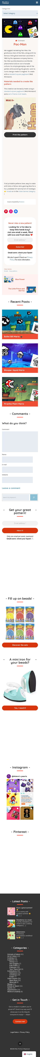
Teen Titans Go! (15, 969)
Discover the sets (20, 645)
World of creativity (13, 991)
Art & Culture (12, 956)
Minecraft (12, 982)
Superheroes (12, 990)
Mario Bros (13, 980)
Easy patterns (13, 271)
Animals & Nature (13, 954)
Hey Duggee (14, 964)
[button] (13, 785)
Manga (9, 984)
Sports (9, 988)
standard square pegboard (19, 74)
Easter (11, 977)
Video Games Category (27, 191)
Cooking (10, 958)
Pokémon (12, 967)
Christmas (13, 975)
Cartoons (10, 960)
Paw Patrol (13, 965)
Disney (12, 962)
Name (4, 454)
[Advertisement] (20, 160)
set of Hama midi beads (17, 94)
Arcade (9, 191)
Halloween (13, 973)
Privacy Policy (25, 1032)
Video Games (8, 269)
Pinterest (21, 202)
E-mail (4, 465)
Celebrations (12, 971)
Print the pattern (20, 135)
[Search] (33, 497)
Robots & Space (13, 986)
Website (5, 475)
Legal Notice (14, 1032)
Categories (6, 9)
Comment (5, 429)
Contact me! (20, 1021)
